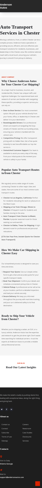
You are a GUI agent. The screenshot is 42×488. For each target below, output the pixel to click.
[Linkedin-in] (11, 409)
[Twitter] (1, 409)
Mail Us (3, 474)
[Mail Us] (1, 470)
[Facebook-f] (6, 409)
